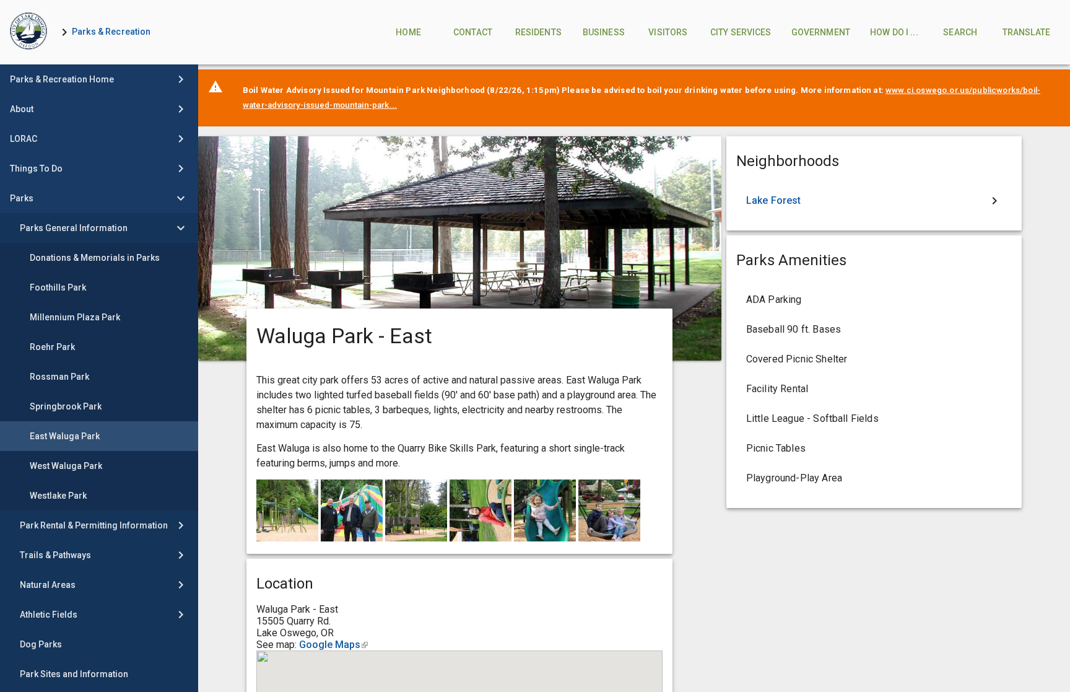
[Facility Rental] (874, 389)
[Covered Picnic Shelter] (874, 359)
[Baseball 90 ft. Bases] (874, 329)
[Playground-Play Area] (874, 478)
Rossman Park (59, 377)
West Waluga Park (66, 466)
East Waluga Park (65, 436)
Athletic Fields (48, 615)
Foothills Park (58, 287)
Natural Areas (48, 585)
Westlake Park (58, 496)
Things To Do (36, 168)
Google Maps (333, 644)
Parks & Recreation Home (62, 79)
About (21, 109)
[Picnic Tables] (874, 448)
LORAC (23, 139)
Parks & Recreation (111, 32)
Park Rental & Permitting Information (94, 525)
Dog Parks (41, 644)
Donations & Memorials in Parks (95, 258)
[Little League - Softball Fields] (874, 419)
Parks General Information (74, 228)
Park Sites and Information (74, 674)
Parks (21, 198)
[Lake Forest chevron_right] (874, 201)
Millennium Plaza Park (75, 317)
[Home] (28, 32)
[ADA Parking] (874, 300)
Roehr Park (52, 347)
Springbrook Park (66, 406)
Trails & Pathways (55, 555)
